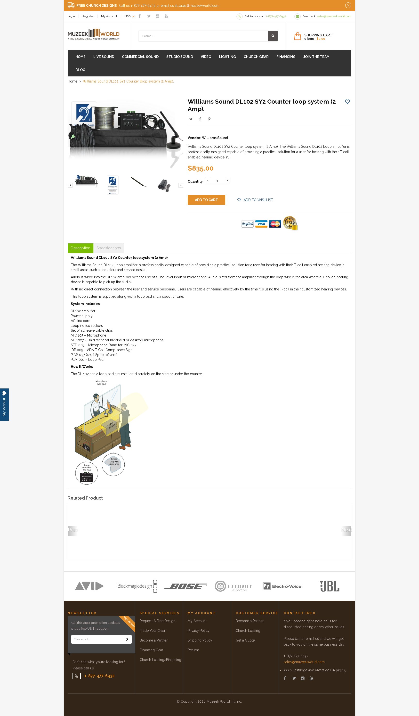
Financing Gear (151, 650)
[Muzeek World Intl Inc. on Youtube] (166, 16)
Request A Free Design (157, 621)
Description (80, 248)
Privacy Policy (199, 631)
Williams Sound (215, 138)
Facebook (200, 119)
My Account (109, 16)
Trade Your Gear (152, 631)
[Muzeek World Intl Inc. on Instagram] (157, 16)
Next (346, 530)
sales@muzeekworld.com (304, 662)
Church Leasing (248, 631)
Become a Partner (154, 640)
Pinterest (209, 119)
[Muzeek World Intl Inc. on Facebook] (139, 16)
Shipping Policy (200, 640)
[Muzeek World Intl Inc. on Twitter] (149, 16)
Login (71, 16)
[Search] (273, 36)
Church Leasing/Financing (160, 660)
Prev (73, 530)
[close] (348, 5)
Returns (194, 650)
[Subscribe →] (127, 639)
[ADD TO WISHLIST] (347, 101)
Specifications (109, 248)
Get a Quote (245, 640)
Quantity (195, 181)
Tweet (191, 119)
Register (88, 16)
